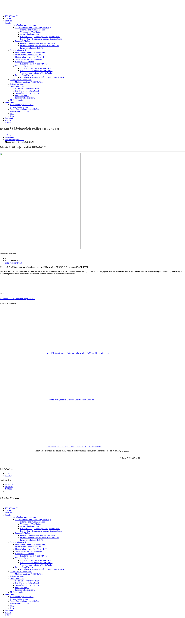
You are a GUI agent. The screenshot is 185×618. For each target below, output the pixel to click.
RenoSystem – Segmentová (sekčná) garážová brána (41, 39)
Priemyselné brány (22, 41)
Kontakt (8, 120)
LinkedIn (18, 299)
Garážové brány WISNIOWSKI (23, 25)
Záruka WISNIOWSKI (19, 111)
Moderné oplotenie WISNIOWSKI (29, 82)
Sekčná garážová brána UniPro (32, 30)
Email (32, 299)
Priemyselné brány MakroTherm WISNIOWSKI (39, 46)
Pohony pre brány (17, 84)
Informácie (9, 102)
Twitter (11, 299)
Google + (26, 299)
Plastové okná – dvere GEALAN (28, 55)
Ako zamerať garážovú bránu (21, 105)
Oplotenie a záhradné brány (21, 80)
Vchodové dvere (21, 66)
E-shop (8, 123)
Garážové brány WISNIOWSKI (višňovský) (33, 27)
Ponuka (8, 23)
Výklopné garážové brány (30, 32)
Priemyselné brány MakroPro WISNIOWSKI (38, 43)
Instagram (9, 486)
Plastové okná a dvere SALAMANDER (31, 57)
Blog (12, 116)
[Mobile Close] (1, 504)
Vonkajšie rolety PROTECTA (27, 93)
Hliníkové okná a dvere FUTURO (34, 64)
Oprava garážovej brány (19, 107)
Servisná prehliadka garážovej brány (24, 109)
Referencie (9, 118)
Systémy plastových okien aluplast (28, 59)
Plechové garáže (16, 100)
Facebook (4, 299)
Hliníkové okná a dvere (24, 61)
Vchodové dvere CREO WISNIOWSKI (36, 73)
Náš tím (8, 18)
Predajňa (8, 21)
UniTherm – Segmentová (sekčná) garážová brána (40, 37)
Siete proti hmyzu (22, 95)
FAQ (12, 114)
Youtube (8, 489)
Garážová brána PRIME (29, 34)
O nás (7, 473)
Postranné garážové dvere (25, 75)
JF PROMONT (11, 16)
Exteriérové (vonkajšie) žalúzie (27, 91)
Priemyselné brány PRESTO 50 (33, 48)
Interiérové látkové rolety (25, 98)
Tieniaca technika (17, 86)
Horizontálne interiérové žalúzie (27, 89)
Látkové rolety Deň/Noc (14, 263)
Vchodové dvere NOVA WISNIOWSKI (36, 71)
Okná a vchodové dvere (19, 50)
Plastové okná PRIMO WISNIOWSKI (30, 52)
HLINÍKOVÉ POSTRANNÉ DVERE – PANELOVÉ (42, 77)
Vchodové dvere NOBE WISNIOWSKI (36, 68)
